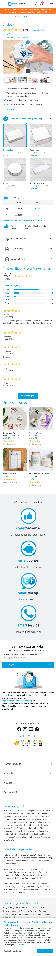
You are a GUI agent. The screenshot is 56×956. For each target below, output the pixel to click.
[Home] (3, 17)
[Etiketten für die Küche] (41, 459)
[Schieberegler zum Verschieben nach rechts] (49, 80)
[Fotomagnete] (15, 418)
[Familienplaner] (15, 459)
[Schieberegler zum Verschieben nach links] (7, 80)
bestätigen (9, 664)
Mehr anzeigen (27, 396)
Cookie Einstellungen (13, 951)
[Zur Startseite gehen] (16, 4)
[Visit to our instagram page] (25, 729)
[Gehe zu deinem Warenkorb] (51, 3)
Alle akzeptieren (44, 951)
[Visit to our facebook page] (19, 729)
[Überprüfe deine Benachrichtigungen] (46, 3)
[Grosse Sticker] (41, 418)
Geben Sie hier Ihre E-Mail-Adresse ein (20, 654)
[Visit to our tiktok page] (37, 729)
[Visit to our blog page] (31, 729)
